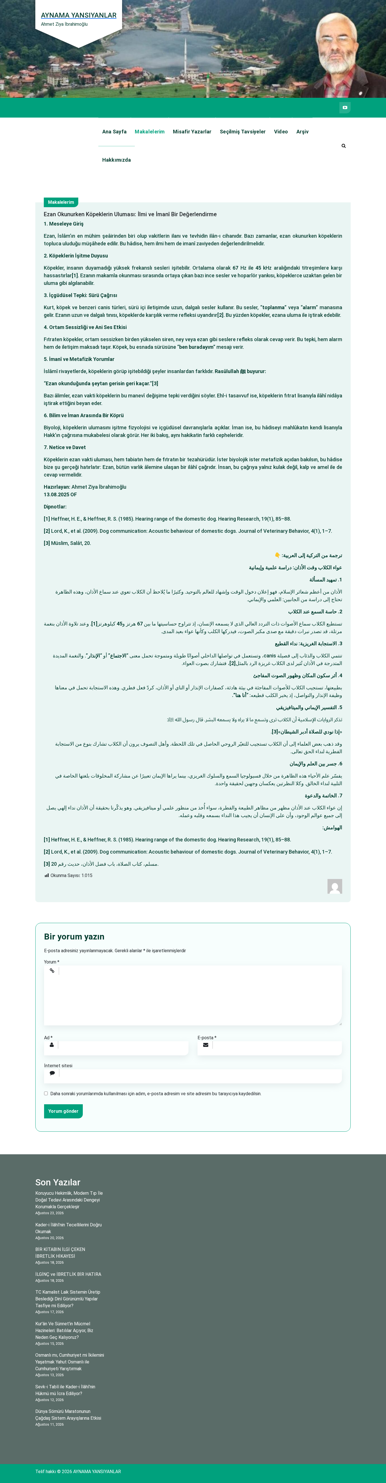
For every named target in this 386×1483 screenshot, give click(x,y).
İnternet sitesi (58, 1065)
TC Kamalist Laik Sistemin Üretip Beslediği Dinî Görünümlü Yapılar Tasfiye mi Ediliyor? (67, 1298)
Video (281, 132)
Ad (48, 1037)
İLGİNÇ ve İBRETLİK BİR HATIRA (68, 1274)
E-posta (207, 1037)
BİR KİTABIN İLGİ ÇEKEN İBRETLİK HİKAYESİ (60, 1253)
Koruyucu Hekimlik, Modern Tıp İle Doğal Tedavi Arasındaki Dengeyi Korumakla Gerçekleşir (69, 1199)
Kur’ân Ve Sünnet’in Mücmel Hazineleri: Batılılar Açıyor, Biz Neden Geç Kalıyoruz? (64, 1330)
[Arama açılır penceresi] (344, 146)
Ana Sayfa (114, 132)
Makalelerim (149, 132)
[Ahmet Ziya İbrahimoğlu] (335, 886)
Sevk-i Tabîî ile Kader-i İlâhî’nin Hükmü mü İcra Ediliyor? (65, 1390)
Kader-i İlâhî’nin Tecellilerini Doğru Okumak (68, 1228)
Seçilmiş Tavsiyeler (243, 132)
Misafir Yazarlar (192, 132)
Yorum (51, 962)
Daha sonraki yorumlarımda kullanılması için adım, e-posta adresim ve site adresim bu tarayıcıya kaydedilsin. (155, 1093)
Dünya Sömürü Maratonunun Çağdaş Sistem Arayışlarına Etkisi (68, 1415)
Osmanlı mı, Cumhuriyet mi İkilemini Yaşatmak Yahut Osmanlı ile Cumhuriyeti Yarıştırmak (69, 1361)
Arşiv (302, 132)
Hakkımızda (116, 160)
